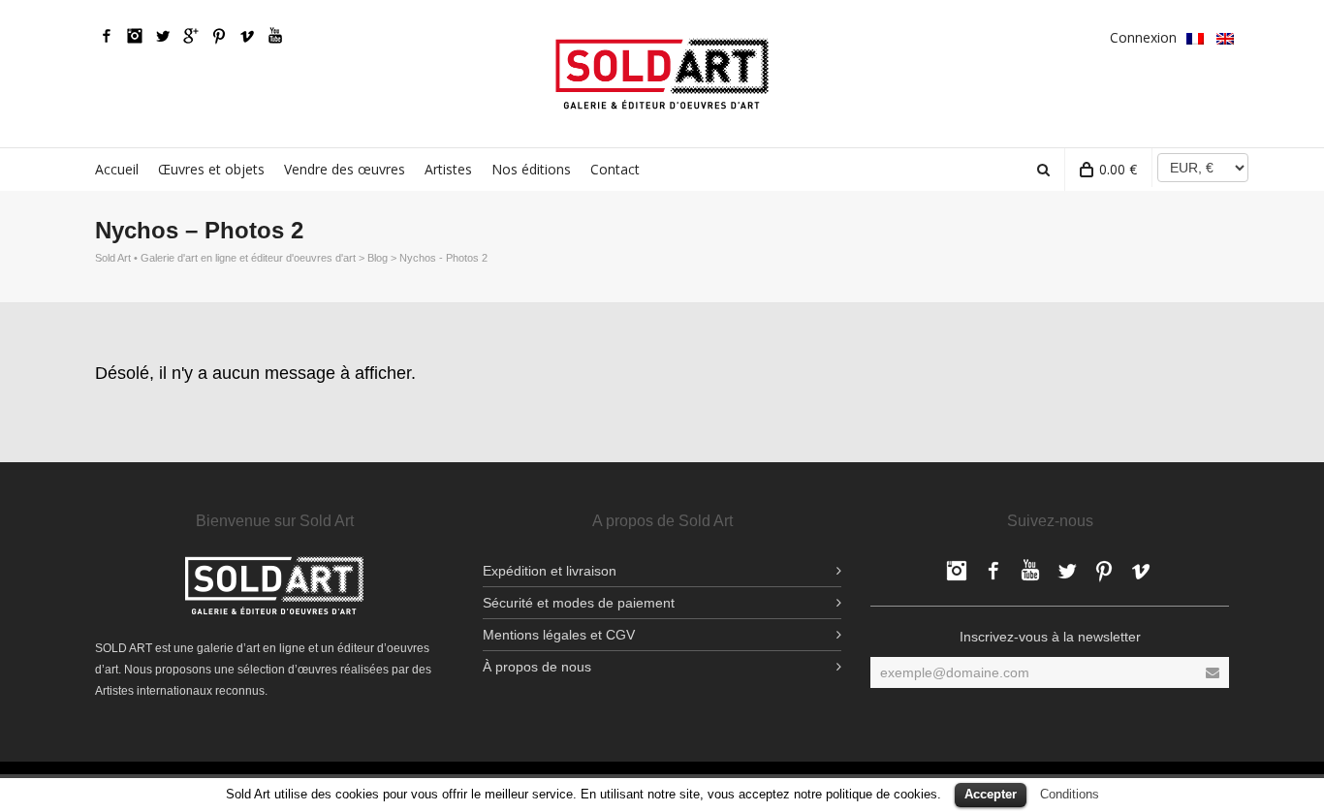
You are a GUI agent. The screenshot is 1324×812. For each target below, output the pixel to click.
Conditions (1069, 794)
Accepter (990, 794)
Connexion (1143, 37)
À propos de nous (537, 666)
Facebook (106, 35)
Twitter (162, 35)
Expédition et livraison (549, 570)
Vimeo (247, 35)
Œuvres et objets (211, 169)
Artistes (448, 169)
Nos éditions (531, 169)
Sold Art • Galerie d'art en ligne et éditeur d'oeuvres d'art (225, 258)
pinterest (219, 35)
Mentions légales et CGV (559, 634)
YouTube (275, 35)
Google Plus (191, 35)
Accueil (117, 169)
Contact (615, 169)
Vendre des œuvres (344, 169)
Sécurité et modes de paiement (579, 602)
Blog (377, 258)
